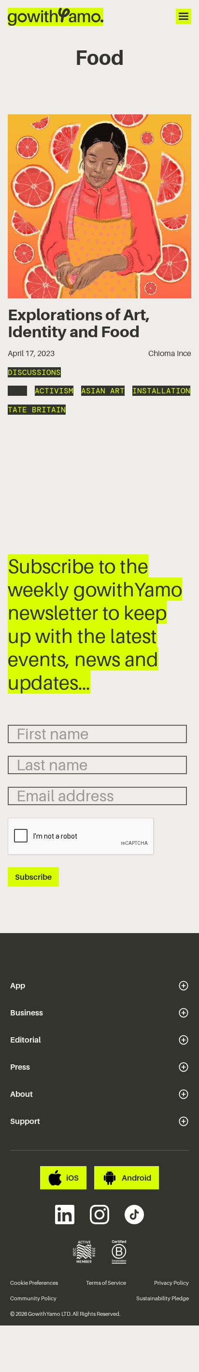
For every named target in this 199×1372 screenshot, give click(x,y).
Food (17, 391)
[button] (99, 985)
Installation (161, 391)
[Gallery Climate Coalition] (84, 1252)
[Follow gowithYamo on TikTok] (134, 1214)
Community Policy (33, 1298)
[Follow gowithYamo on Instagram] (99, 1214)
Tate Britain (37, 410)
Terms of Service (106, 1282)
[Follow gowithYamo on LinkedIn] (64, 1214)
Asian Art (103, 391)
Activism (54, 391)
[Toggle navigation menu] (183, 16)
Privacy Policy (171, 1282)
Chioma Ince (169, 353)
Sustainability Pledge (162, 1298)
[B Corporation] (120, 1252)
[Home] (55, 17)
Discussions (34, 372)
